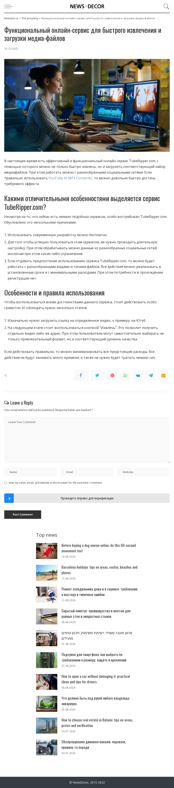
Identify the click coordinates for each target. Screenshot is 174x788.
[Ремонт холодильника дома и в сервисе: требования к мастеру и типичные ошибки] (46, 595)
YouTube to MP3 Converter (70, 178)
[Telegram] (150, 375)
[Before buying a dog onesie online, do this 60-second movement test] (46, 551)
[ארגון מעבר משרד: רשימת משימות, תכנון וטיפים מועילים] (46, 638)
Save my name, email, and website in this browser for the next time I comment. (55, 482)
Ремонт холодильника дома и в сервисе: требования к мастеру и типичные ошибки (100, 591)
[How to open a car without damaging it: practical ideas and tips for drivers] (46, 682)
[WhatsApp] (125, 375)
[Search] (165, 6)
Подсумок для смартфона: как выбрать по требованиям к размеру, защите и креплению (94, 657)
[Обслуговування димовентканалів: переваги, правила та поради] (46, 747)
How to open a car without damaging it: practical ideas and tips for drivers (96, 679)
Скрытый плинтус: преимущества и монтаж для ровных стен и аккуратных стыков (96, 613)
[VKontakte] (138, 375)
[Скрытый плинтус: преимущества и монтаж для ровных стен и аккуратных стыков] (46, 616)
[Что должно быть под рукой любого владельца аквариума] (46, 704)
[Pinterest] (112, 375)
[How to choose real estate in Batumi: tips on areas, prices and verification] (46, 726)
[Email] (163, 375)
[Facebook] (81, 375)
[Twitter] (98, 375)
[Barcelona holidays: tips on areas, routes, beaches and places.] (46, 573)
